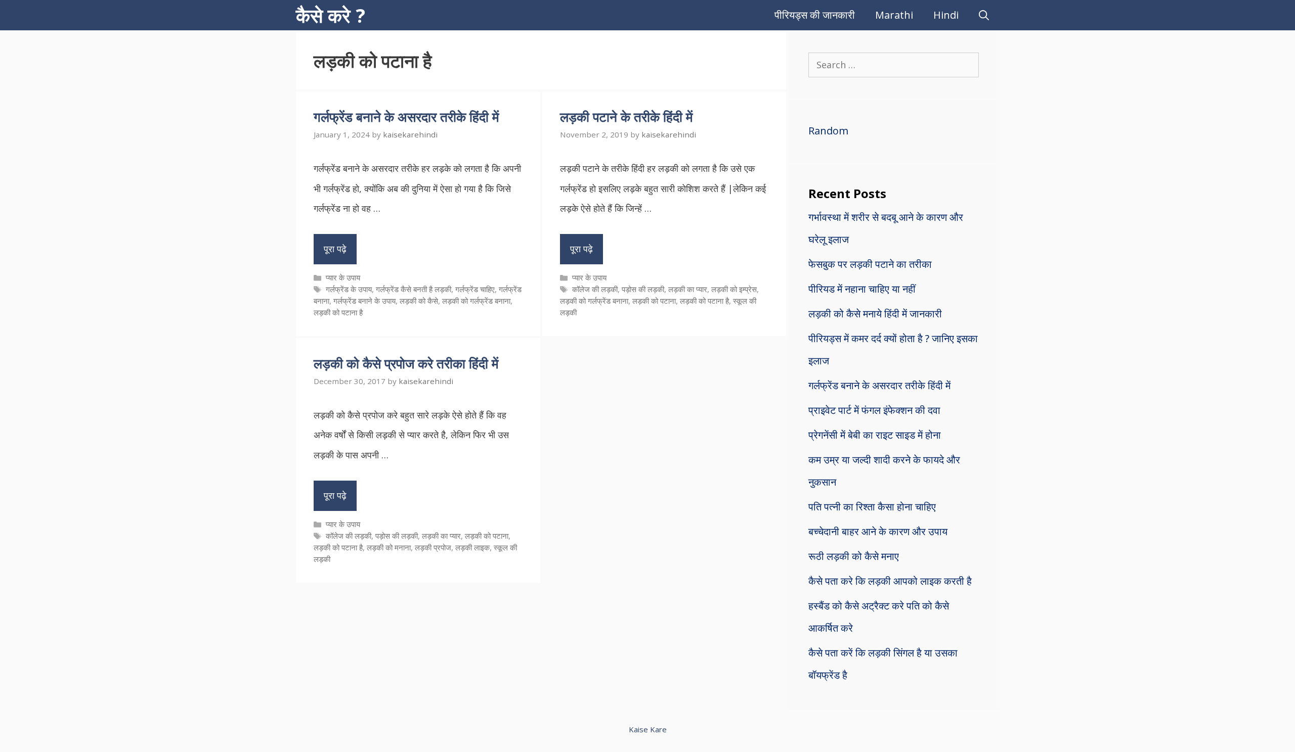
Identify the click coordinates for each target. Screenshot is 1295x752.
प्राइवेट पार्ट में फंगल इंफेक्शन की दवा (874, 410)
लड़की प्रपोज (433, 547)
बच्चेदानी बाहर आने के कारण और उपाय (877, 531)
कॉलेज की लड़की (595, 289)
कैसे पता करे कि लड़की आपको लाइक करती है (890, 581)
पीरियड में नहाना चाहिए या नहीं (862, 289)
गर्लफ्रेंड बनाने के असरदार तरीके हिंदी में (406, 117)
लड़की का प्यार (687, 289)
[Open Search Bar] (984, 15)
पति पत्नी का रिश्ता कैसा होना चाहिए (872, 506)
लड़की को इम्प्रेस (734, 289)
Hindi (946, 15)
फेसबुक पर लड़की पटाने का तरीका (870, 264)
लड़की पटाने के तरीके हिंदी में (626, 117)
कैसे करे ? (330, 15)
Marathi (894, 15)
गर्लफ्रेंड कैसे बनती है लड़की (413, 289)
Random (828, 130)
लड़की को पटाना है (338, 312)
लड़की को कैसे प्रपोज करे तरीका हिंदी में (406, 363)
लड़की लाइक (472, 547)
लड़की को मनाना (389, 547)
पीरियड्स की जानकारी (814, 15)
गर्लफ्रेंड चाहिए (475, 289)
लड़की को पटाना (654, 301)
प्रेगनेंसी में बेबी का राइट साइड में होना (874, 435)
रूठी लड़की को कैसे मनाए (853, 556)
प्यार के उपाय (343, 277)
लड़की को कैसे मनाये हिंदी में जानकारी (875, 313)
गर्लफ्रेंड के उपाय (349, 289)
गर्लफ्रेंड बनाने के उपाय (364, 301)
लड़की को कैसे (419, 301)
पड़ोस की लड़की (643, 289)
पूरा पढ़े (335, 249)
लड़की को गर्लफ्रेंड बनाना (476, 301)
